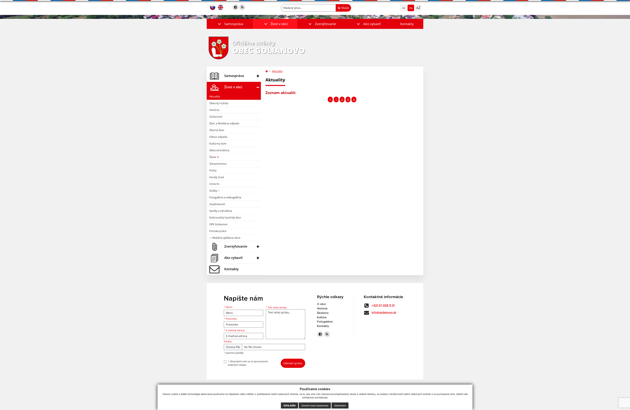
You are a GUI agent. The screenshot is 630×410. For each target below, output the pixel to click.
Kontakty (407, 24)
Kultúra (321, 317)
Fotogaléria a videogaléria (225, 197)
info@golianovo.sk (384, 312)
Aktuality (214, 96)
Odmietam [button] (340, 405)
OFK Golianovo (218, 224)
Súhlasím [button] (289, 405)
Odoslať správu (293, 363)
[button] (230, 24)
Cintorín (214, 184)
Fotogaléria (325, 321)
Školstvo (323, 313)
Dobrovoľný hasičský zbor (225, 217)
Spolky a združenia (220, 211)
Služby (213, 190)
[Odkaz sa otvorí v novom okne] (235, 7)
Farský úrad (216, 177)
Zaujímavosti (217, 204)
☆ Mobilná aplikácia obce (224, 238)
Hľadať (344, 8)
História (214, 110)
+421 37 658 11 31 (383, 305)
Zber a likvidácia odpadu (224, 123)
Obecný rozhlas (218, 103)
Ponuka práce (217, 231)
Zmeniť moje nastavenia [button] (314, 405)
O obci (321, 304)
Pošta (212, 170)
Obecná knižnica (219, 150)
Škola (213, 157)
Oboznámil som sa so (248, 363)
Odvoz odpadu (218, 137)
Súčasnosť (215, 116)
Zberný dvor (216, 130)
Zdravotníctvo (218, 164)
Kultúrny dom (217, 143)
